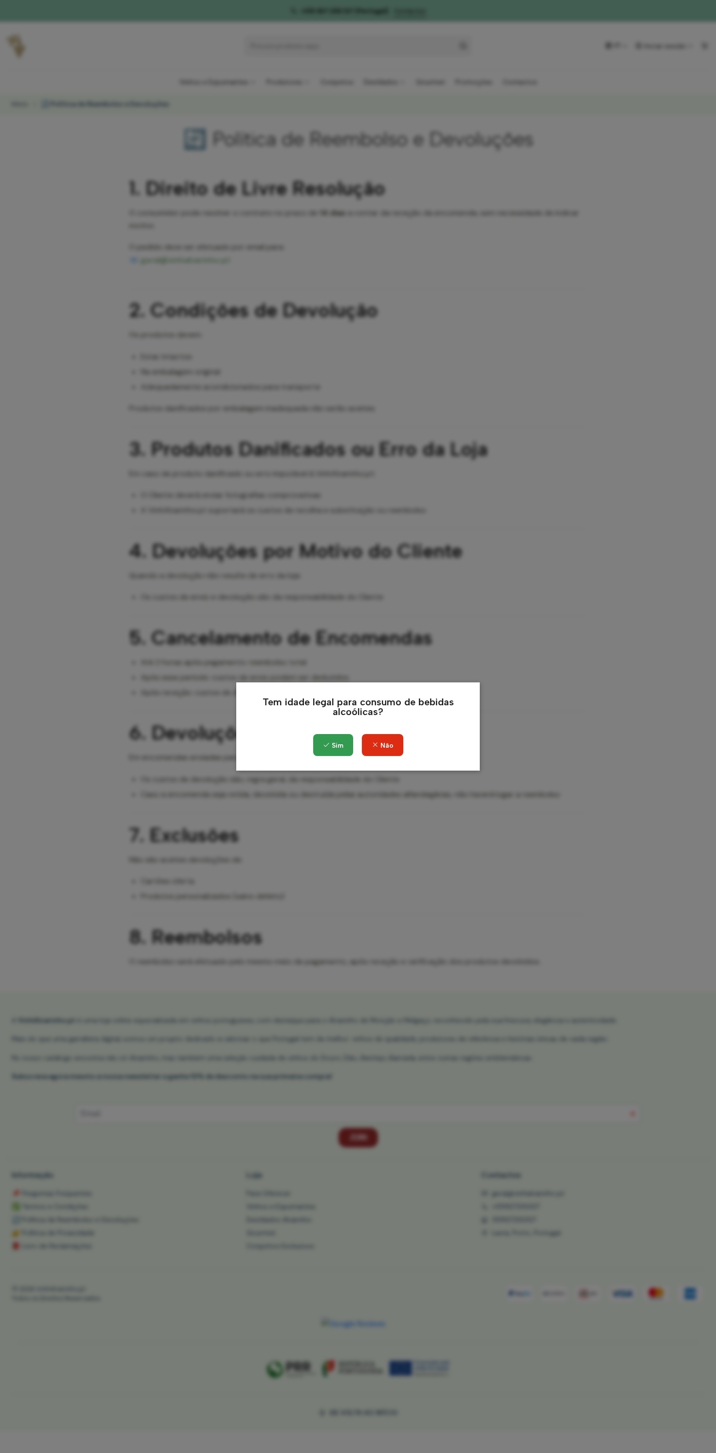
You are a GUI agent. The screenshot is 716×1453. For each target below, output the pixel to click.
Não (386, 745)
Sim (336, 745)
